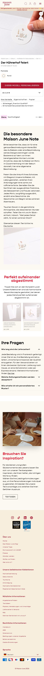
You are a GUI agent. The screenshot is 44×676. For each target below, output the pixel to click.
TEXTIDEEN (10, 497)
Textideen (6, 603)
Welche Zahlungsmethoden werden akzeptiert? (18, 378)
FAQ (4, 612)
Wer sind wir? (7, 562)
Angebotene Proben (10, 600)
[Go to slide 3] (22, 53)
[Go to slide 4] (24, 53)
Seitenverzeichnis (9, 639)
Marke (5, 541)
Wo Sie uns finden (9, 559)
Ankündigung (7, 583)
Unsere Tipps (7, 547)
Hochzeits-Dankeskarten (12, 586)
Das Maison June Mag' (10, 544)
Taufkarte (6, 580)
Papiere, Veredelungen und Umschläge (17, 606)
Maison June (4, 58)
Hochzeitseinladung (10, 573)
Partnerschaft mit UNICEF (12, 550)
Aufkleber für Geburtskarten (25, 58)
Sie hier (11, 373)
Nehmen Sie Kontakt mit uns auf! (14, 615)
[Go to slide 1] (19, 53)
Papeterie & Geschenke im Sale (14, 589)
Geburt (13, 58)
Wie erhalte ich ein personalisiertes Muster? (18, 387)
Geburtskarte (8, 577)
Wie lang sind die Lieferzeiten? (15, 349)
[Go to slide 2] (21, 53)
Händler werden (8, 556)
